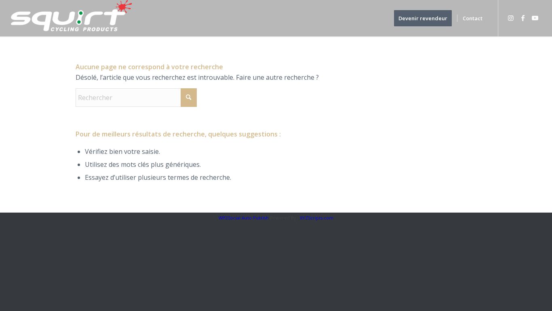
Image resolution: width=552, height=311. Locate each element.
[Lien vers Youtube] (535, 18)
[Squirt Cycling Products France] (71, 18)
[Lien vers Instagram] (511, 18)
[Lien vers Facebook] (523, 18)
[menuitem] (425, 18)
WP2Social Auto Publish (244, 218)
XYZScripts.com (316, 218)
